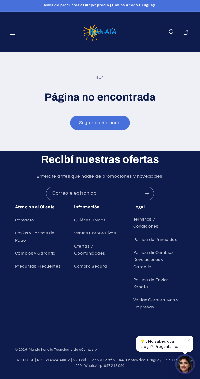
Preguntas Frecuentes (38, 266)
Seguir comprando (100, 123)
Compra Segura (90, 266)
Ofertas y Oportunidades (89, 249)
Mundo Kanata (41, 349)
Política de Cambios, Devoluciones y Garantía (154, 259)
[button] (12, 32)
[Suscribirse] (147, 194)
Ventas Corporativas (95, 233)
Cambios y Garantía (35, 253)
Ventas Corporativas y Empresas (156, 303)
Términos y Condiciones (146, 222)
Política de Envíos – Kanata (153, 283)
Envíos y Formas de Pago (34, 236)
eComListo (88, 349)
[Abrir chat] (185, 364)
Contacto (24, 220)
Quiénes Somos (90, 220)
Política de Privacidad (155, 239)
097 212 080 (114, 366)
